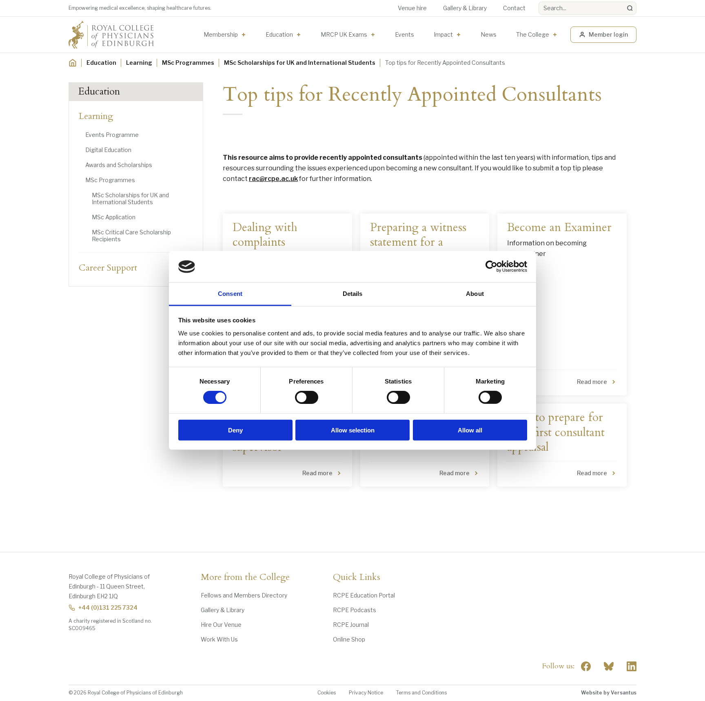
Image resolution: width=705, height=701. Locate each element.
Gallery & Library (465, 7)
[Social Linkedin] (631, 666)
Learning (139, 62)
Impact (443, 34)
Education (279, 34)
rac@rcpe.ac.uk (273, 179)
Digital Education (108, 149)
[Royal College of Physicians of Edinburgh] (111, 34)
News (489, 34)
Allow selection (353, 429)
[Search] (629, 8)
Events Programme (112, 134)
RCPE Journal (351, 624)
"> (609, 666)
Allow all (470, 429)
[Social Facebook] (586, 666)
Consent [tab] (230, 293)
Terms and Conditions (421, 693)
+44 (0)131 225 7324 (107, 607)
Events (404, 34)
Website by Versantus (608, 693)
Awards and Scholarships (118, 164)
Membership (221, 34)
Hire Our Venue (221, 624)
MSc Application (113, 217)
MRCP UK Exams (344, 34)
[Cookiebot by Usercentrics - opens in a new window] (491, 266)
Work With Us (219, 639)
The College (532, 34)
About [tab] (475, 293)
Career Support (108, 268)
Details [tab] (353, 293)
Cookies (326, 693)
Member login (608, 34)
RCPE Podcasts (354, 609)
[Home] (73, 62)
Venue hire (412, 7)
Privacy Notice (366, 693)
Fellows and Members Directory (244, 595)
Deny (235, 429)
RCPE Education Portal (364, 595)
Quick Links (356, 577)
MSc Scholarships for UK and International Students (299, 62)
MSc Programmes (188, 62)
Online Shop (349, 639)
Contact (514, 7)
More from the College (245, 577)
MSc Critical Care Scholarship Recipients (131, 235)
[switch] (306, 397)
